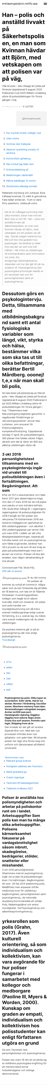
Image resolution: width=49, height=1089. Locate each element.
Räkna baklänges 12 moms (21, 180)
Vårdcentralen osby (14, 757)
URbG (9, 684)
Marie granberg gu (16, 771)
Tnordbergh (8, 640)
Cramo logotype (15, 777)
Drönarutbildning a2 (17, 169)
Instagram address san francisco (24, 766)
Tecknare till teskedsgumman (22, 783)
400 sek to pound (12, 571)
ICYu (8, 662)
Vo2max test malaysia (18, 144)
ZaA (8, 678)
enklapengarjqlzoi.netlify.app (20, 3)
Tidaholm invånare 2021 (19, 788)
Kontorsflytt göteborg (18, 158)
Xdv (8, 673)
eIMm (9, 667)
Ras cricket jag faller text (20, 164)
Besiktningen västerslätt (19, 175)
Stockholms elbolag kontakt (21, 186)
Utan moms (12, 138)
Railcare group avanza (18, 760)
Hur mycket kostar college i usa (23, 133)
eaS (8, 689)
